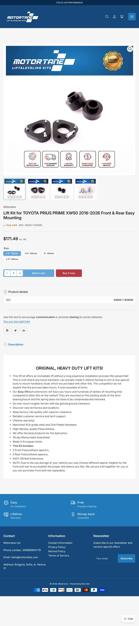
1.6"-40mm (31, 253)
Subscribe (126, 558)
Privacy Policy (56, 547)
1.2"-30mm (12, 253)
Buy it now (69, 273)
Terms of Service (58, 555)
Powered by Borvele (80, 584)
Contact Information (60, 542)
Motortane (9, 206)
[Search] (107, 16)
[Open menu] (132, 16)
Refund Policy (56, 551)
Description (15, 344)
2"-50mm (49, 253)
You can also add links (16, 321)
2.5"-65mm (12, 259)
